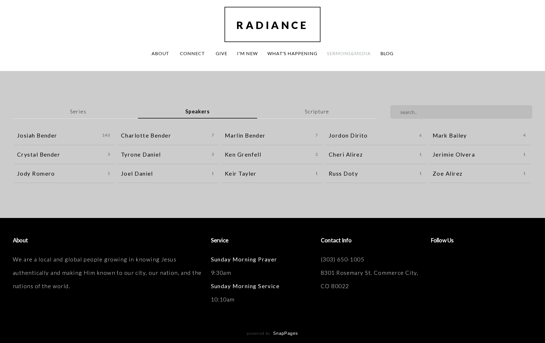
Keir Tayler (241, 173)
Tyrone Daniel (141, 154)
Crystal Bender (38, 154)
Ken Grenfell (243, 154)
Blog (387, 53)
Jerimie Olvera (454, 154)
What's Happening (292, 53)
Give (221, 53)
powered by (272, 333)
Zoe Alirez (447, 173)
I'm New (247, 53)
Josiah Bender (37, 135)
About (161, 53)
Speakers (197, 111)
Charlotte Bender (146, 135)
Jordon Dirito (348, 135)
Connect (193, 53)
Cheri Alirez (346, 154)
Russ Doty (343, 173)
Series (78, 111)
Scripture (317, 111)
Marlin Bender (245, 135)
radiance (272, 25)
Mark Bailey (450, 135)
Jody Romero (36, 173)
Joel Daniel (137, 173)
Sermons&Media (348, 53)
